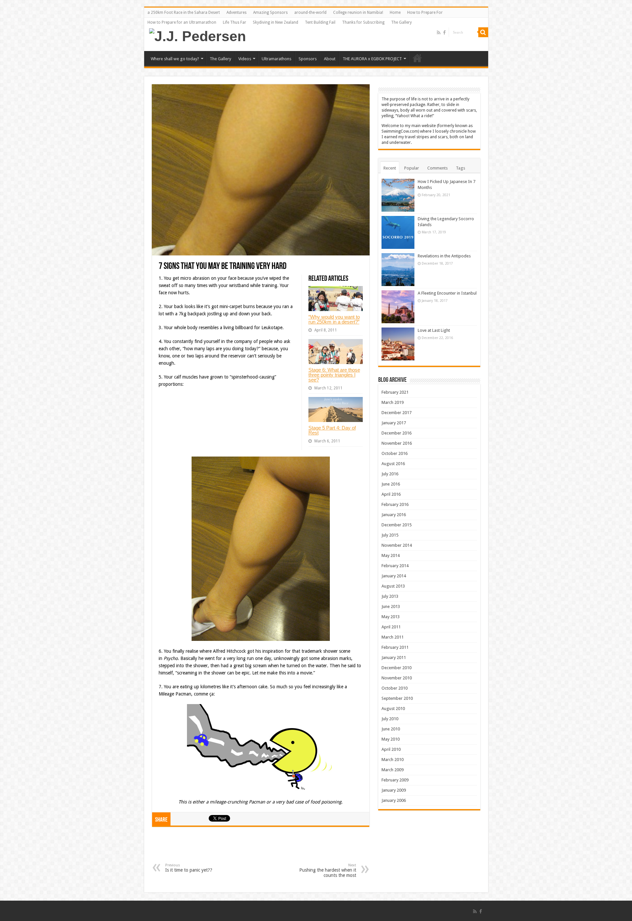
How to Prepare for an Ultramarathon (181, 22)
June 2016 (391, 484)
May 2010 (391, 739)
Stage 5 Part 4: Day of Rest (332, 430)
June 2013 (391, 606)
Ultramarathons (276, 58)
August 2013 (393, 586)
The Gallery (401, 22)
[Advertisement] (261, 850)
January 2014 (394, 575)
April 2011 (391, 626)
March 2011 (393, 637)
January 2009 (394, 790)
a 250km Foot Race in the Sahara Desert (183, 12)
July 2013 (390, 596)
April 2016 (391, 494)
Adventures (236, 12)
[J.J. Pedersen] (197, 35)
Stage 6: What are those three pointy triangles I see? (334, 374)
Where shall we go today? (175, 58)
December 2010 (396, 667)
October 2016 (395, 453)
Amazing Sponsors (270, 12)
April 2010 (391, 749)
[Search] (483, 32)
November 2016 (397, 443)
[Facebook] (444, 33)
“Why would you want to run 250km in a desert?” (334, 319)
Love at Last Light (434, 330)
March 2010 (393, 759)
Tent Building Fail (320, 22)
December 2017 (396, 412)
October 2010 (395, 688)
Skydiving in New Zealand (275, 22)
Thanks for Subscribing (363, 22)
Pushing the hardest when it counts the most (327, 870)
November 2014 (397, 545)
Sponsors (308, 58)
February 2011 (395, 647)
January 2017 (394, 422)
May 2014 (391, 555)
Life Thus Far (234, 22)
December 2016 (396, 433)
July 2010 (390, 718)
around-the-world (310, 12)
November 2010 (397, 677)
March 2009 (393, 769)
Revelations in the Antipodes (444, 255)
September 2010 (397, 698)
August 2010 (393, 708)
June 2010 (391, 728)
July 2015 (390, 535)
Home (395, 12)
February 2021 (395, 392)
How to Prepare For (425, 12)
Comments (437, 168)
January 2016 (394, 514)
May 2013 (391, 616)
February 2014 (395, 565)
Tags (460, 168)
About (329, 58)
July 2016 (390, 473)
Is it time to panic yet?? (188, 868)
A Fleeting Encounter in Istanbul (447, 293)
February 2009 (395, 779)
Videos (244, 58)
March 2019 (393, 402)
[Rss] (438, 33)
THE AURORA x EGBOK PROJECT (372, 58)
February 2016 (395, 504)
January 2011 (394, 657)
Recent (389, 168)
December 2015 (396, 524)
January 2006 (394, 800)
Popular (411, 168)
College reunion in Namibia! (358, 12)
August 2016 (393, 463)
